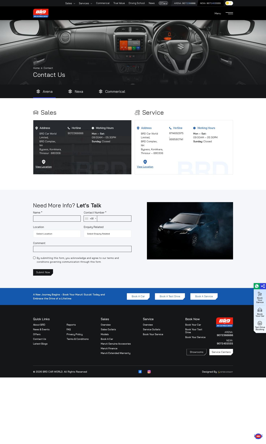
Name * (37, 212)
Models (105, 334)
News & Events (41, 329)
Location (38, 227)
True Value (119, 3)
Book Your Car (193, 324)
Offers (163, 3)
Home (36, 68)
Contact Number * (95, 212)
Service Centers (221, 351)
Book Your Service (153, 334)
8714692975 (176, 133)
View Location (43, 166)
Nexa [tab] (79, 91)
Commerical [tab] (115, 91)
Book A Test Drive (170, 296)
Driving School (137, 3)
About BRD (39, 324)
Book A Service (204, 296)
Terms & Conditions (78, 339)
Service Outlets (151, 329)
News (152, 3)
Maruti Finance (109, 348)
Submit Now (43, 272)
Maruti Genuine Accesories (116, 343)
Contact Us (39, 339)
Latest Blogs (40, 343)
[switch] (229, 3)
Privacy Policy (75, 334)
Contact (48, 68)
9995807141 (176, 139)
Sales (68, 3)
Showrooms (196, 351)
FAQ (69, 329)
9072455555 (214, 3)
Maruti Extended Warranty (115, 353)
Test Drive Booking (260, 328)
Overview (106, 324)
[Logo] (40, 12)
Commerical (103, 3)
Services (84, 3)
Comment (39, 243)
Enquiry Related (94, 227)
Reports (71, 324)
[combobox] (90, 218)
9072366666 (188, 3)
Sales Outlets (108, 329)
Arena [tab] (48, 91)
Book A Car (138, 296)
